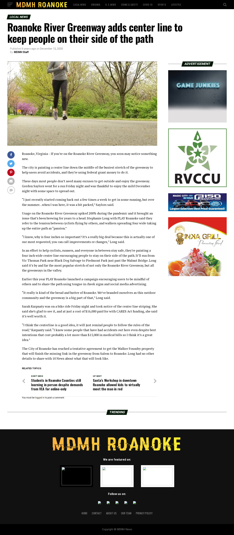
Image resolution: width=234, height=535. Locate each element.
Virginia (95, 4)
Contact (97, 513)
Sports (162, 4)
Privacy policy (144, 513)
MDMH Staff (21, 52)
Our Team (126, 513)
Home (84, 513)
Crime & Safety (129, 4)
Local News (79, 4)
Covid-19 (147, 4)
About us (111, 513)
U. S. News (110, 4)
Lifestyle (176, 4)
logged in (39, 397)
